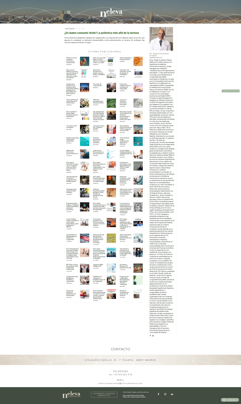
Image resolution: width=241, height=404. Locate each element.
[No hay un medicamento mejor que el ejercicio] (138, 294)
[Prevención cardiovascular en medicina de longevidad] (138, 87)
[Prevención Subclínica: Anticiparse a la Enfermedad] (84, 294)
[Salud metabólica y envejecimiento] (138, 61)
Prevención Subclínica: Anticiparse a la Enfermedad (71, 293)
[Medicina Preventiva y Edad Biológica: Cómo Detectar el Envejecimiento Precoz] (111, 192)
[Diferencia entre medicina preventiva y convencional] (84, 61)
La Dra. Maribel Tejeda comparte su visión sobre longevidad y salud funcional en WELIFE (72, 223)
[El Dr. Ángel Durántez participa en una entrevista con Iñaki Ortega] (111, 180)
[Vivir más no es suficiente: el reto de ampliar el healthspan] (138, 73)
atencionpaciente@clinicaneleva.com (120, 383)
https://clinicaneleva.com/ (155, 57)
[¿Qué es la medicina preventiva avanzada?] (138, 103)
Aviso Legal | (126, 395)
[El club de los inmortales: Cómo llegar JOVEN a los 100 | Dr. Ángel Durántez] (138, 166)
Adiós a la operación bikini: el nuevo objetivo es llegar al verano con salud (99, 60)
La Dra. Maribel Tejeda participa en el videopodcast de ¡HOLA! (126, 153)
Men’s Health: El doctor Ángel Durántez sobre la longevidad (72, 114)
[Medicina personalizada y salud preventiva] (111, 103)
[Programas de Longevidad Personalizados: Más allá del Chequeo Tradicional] (138, 280)
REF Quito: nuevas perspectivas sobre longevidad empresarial (72, 267)
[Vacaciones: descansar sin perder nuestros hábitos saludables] (111, 73)
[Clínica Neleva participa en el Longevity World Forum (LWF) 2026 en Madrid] (138, 252)
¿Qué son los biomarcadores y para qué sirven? (98, 152)
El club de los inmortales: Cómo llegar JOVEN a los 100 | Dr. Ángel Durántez (125, 166)
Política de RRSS (140, 397)
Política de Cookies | (129, 397)
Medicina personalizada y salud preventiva (98, 101)
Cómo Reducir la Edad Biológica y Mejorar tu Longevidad (71, 237)
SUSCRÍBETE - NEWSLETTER (231, 91)
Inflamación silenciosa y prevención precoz (72, 152)
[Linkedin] (83, 28)
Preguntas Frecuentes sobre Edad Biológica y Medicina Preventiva (125, 180)
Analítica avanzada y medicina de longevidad (72, 139)
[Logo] (111, 12)
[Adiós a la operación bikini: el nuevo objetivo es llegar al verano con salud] (111, 61)
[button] (230, 400)
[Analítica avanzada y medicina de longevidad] (84, 141)
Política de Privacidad (137, 395)
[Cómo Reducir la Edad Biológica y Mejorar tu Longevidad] (84, 238)
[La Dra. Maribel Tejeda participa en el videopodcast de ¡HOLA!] (138, 154)
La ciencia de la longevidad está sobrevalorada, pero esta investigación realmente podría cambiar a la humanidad (126, 208)
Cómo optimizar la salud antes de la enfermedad (72, 101)
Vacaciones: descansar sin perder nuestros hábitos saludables (99, 72)
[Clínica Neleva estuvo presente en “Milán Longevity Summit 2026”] (138, 129)
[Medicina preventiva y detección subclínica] (111, 141)
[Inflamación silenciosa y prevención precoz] (84, 154)
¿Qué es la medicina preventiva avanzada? (123, 102)
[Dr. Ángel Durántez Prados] (161, 39)
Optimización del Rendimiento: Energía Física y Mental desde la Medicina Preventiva (98, 238)
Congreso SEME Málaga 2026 (98, 265)
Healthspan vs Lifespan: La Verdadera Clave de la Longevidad (99, 279)
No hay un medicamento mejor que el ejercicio (124, 293)
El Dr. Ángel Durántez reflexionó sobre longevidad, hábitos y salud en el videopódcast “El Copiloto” (126, 223)
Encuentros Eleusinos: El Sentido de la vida (125, 266)
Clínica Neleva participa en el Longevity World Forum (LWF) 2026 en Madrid (126, 252)
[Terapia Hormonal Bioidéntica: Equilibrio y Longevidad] (84, 280)
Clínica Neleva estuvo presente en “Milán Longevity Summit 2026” (126, 128)
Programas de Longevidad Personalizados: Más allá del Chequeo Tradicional (125, 280)
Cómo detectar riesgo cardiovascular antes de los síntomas (124, 141)
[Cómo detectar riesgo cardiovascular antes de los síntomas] (138, 141)
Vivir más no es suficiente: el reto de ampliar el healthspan (125, 72)
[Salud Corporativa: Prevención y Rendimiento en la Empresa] (138, 238)
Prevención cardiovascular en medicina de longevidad (125, 86)
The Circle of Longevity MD (97, 85)
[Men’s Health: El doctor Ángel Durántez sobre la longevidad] (84, 115)
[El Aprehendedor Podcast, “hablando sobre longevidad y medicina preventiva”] (84, 206)
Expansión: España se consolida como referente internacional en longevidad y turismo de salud (126, 115)
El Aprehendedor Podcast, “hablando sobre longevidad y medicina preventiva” (72, 206)
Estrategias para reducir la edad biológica (71, 190)
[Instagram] (79, 28)
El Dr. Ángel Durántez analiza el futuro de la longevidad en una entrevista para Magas (99, 166)
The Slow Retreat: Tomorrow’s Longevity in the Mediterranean (72, 179)
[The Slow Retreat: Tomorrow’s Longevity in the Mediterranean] (84, 180)
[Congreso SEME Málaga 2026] (111, 268)
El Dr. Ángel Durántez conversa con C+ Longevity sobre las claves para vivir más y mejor (72, 166)
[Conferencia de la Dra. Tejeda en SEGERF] (111, 129)
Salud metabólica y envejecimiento (126, 58)
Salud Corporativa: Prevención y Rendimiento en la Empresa (126, 237)
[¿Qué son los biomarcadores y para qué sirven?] (111, 154)
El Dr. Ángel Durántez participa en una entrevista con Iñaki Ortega (99, 179)
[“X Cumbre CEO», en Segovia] (84, 129)
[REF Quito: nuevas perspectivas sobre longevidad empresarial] (84, 268)
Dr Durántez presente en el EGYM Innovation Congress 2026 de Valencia (99, 222)
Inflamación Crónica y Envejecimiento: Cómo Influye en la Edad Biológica (126, 191)
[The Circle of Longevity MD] (111, 87)
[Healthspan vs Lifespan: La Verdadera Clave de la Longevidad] (111, 280)
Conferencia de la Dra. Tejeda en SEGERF (98, 127)
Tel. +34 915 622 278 (120, 374)
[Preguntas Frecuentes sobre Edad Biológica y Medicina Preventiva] (138, 180)
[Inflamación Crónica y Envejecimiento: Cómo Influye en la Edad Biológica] (138, 192)
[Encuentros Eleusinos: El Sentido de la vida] (138, 268)
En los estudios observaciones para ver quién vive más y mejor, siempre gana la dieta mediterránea (99, 294)
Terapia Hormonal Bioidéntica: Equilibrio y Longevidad (72, 279)
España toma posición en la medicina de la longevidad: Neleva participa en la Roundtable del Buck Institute (72, 88)
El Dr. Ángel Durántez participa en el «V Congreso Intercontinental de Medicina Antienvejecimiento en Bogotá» (99, 253)
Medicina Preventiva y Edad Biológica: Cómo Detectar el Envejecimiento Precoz (98, 193)
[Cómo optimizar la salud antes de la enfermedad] (84, 103)
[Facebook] (76, 28)
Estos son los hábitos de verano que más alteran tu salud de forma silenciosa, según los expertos (72, 74)
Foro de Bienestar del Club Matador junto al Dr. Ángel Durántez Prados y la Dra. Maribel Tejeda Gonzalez (99, 115)
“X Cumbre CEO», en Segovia (71, 126)
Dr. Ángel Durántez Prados (159, 55)
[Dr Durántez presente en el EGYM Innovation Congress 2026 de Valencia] (111, 222)
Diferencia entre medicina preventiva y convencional (71, 60)
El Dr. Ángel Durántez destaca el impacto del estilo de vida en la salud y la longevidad (99, 206)
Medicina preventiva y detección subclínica (97, 140)
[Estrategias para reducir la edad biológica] (84, 192)
